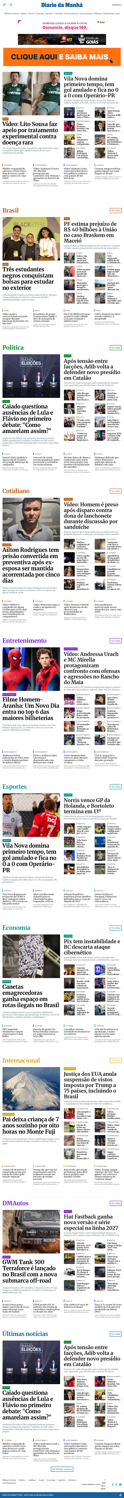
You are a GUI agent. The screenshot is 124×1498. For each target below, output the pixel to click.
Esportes (49, 13)
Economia (39, 13)
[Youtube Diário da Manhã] (120, 1484)
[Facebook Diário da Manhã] (112, 1484)
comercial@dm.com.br (91, 1484)
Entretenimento (71, 13)
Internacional (86, 13)
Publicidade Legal (111, 13)
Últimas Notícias (11, 13)
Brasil (31, 13)
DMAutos (98, 13)
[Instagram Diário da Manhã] (116, 1484)
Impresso (117, 5)
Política (23, 13)
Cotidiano (58, 13)
